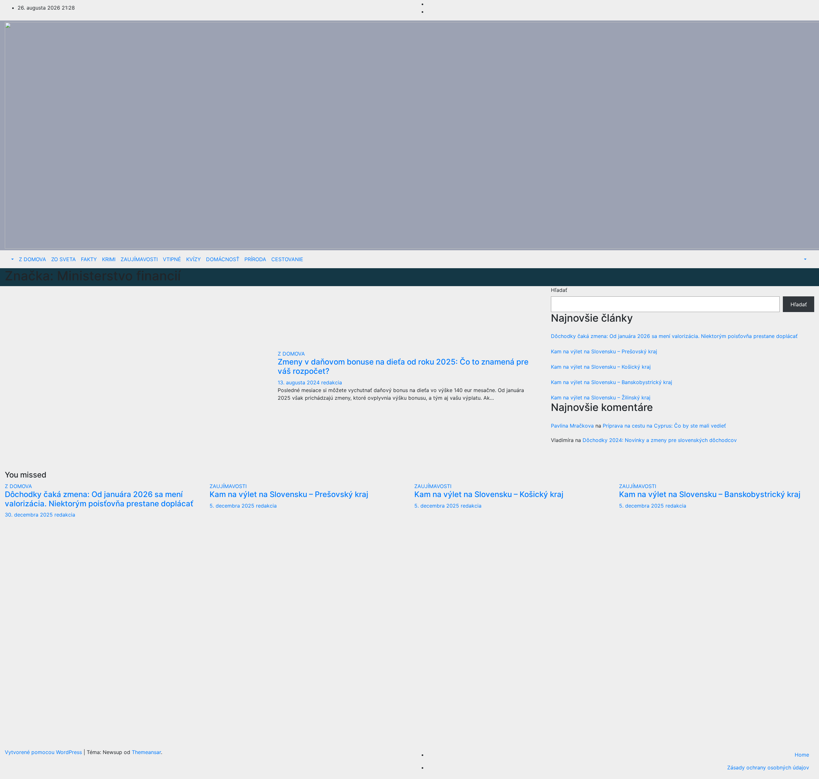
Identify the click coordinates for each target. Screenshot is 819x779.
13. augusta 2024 (299, 382)
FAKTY (89, 259)
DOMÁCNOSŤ (222, 259)
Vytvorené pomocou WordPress (44, 752)
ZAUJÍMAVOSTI (139, 259)
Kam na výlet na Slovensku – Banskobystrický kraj (611, 382)
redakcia (331, 382)
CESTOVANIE (287, 259)
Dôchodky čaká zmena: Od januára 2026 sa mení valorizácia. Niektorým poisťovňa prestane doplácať (674, 336)
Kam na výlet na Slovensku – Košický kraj (601, 367)
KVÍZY (193, 259)
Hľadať (559, 290)
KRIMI (108, 259)
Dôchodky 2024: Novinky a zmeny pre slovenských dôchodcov (660, 440)
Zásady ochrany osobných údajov (768, 767)
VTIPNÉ (172, 259)
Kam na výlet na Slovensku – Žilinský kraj (600, 397)
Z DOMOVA (32, 259)
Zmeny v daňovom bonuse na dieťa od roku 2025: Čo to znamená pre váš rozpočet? (403, 366)
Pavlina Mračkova (572, 425)
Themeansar (146, 752)
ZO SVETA (63, 259)
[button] (12, 259)
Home (802, 754)
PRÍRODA (255, 259)
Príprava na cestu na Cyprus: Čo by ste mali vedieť (664, 425)
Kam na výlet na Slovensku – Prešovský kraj (604, 351)
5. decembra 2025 (233, 505)
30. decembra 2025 (29, 514)
